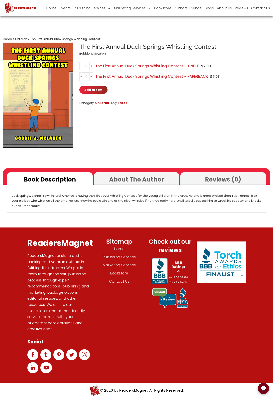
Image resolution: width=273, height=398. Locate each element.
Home (51, 8)
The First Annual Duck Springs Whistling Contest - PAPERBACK (151, 76)
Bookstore (162, 8)
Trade (123, 103)
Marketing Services (130, 8)
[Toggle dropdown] (109, 8)
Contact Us (260, 8)
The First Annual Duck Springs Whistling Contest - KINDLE (147, 66)
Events (65, 8)
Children (21, 39)
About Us (224, 8)
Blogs (209, 8)
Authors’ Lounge (188, 8)
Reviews (241, 8)
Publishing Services (90, 8)
